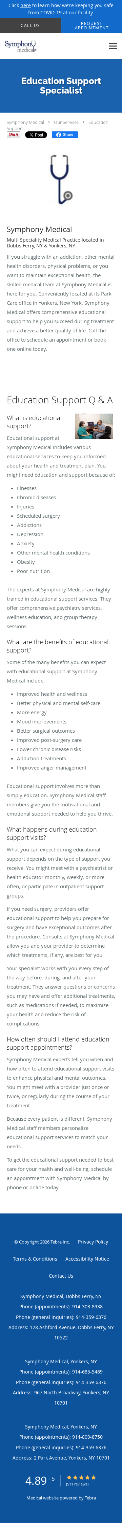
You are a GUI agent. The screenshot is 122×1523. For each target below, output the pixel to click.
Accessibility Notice (87, 1258)
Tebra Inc (59, 1242)
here (25, 5)
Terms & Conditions (35, 1258)
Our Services (66, 122)
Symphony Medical (25, 122)
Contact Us (61, 1276)
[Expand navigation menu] (113, 46)
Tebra (90, 1498)
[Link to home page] (52, 46)
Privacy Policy (93, 1241)
